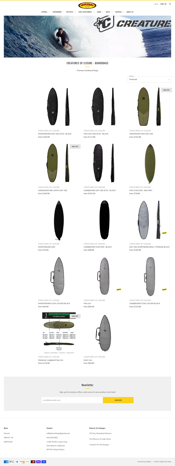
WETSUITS (70, 12)
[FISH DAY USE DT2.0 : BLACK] (104, 107)
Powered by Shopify (144, 462)
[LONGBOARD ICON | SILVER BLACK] (150, 277)
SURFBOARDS (57, 12)
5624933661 (52, 437)
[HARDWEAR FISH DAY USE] (150, 107)
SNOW (99, 12)
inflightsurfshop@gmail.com (58, 433)
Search (7, 433)
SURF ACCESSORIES (85, 12)
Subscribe (118, 400)
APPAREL (45, 12)
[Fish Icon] (104, 277)
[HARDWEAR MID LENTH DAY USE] (59, 164)
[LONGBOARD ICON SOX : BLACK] (104, 220)
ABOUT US (130, 12)
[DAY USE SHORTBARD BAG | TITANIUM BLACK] (150, 220)
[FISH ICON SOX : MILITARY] (150, 164)
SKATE (108, 12)
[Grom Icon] (104, 333)
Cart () (164, 4)
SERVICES (118, 12)
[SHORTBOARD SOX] (59, 220)
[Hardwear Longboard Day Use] (59, 333)
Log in (156, 4)
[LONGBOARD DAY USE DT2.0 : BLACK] (104, 164)
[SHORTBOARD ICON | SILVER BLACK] (59, 277)
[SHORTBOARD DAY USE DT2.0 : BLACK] (59, 107)
